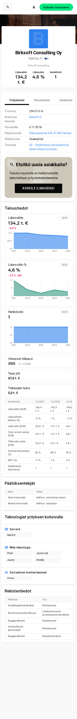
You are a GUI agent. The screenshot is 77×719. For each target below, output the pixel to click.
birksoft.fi (35, 117)
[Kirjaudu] (34, 7)
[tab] (17, 100)
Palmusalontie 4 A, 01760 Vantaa (50, 133)
